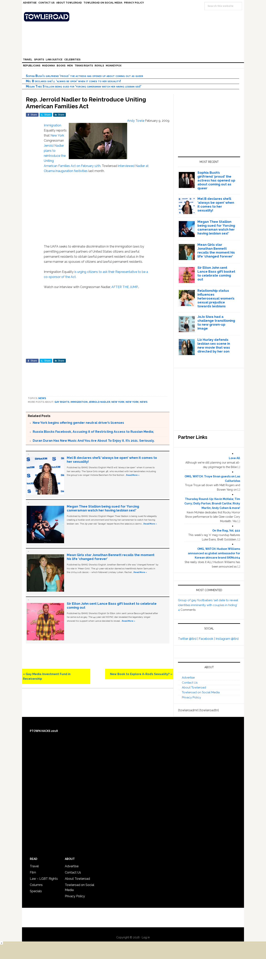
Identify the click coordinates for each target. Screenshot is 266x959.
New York (57, 135)
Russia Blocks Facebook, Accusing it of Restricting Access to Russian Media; (93, 432)
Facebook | (207, 639)
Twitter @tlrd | (188, 639)
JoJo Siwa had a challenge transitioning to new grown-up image (216, 322)
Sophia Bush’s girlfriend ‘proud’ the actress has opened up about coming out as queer (84, 76)
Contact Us (189, 682)
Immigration (52, 125)
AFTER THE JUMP (124, 287)
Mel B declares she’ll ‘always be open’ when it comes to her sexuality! (73, 81)
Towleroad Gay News (134, 16)
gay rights (62, 402)
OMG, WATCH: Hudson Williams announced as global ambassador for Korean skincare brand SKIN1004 (214, 553)
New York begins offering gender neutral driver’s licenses (78, 423)
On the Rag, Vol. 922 (226, 530)
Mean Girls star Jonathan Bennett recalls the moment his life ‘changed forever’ (216, 250)
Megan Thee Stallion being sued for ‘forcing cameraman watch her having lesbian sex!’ (83, 86)
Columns (36, 885)
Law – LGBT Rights (44, 879)
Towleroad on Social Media (201, 692)
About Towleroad (194, 687)
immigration (79, 402)
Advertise (188, 677)
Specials (36, 891)
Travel (34, 866)
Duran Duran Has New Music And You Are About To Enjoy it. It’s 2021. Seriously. (94, 440)
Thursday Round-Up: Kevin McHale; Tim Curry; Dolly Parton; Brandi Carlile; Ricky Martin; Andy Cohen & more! (212, 503)
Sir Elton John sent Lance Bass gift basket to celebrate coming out (216, 273)
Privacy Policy (191, 697)
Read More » (132, 475)
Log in (146, 937)
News (42, 398)
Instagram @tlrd (227, 639)
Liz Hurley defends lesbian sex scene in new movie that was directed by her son (213, 345)
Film (33, 872)
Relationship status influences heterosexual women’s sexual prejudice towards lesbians (215, 298)
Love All (234, 458)
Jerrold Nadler (54, 145)
